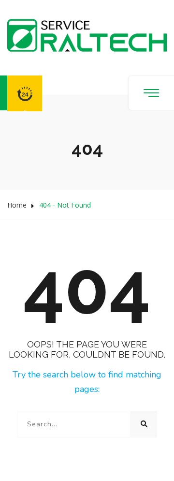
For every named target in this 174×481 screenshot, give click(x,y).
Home (17, 205)
